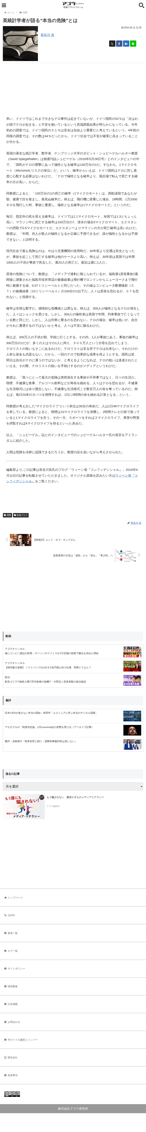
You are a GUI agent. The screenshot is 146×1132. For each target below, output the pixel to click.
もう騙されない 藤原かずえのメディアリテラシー (75, 797)
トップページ (15, 897)
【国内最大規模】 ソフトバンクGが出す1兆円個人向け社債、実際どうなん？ (48, 667)
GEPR (11, 915)
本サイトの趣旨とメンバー (23, 1039)
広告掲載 (13, 1004)
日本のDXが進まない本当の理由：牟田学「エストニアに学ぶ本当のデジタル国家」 (51, 712)
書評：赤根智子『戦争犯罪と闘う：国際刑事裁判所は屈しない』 (41, 741)
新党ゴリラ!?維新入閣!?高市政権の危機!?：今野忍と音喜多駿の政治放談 (45, 681)
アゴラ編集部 (53, 806)
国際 (9, 515)
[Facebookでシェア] (119, 43)
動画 (8, 636)
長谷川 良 (47, 35)
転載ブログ (22, 515)
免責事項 (13, 1075)
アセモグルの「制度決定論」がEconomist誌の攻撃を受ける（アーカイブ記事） (49, 727)
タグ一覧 (13, 950)
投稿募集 (13, 986)
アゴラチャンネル (15, 648)
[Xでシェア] (112, 43)
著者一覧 (13, 933)
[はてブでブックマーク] (126, 43)
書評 (8, 700)
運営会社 (12, 1057)
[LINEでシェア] (133, 43)
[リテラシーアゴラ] (24, 806)
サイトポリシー (16, 968)
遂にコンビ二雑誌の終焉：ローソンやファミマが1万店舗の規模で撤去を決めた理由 (51, 653)
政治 (7, 677)
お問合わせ (14, 1022)
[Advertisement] (73, 88)
